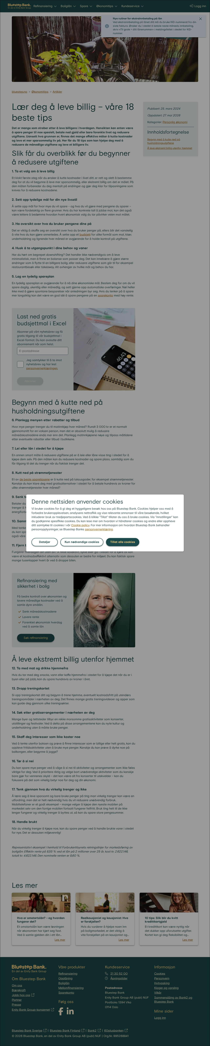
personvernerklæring (99, 529)
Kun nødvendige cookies (82, 542)
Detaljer (44, 542)
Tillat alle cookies (122, 542)
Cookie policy (80, 525)
